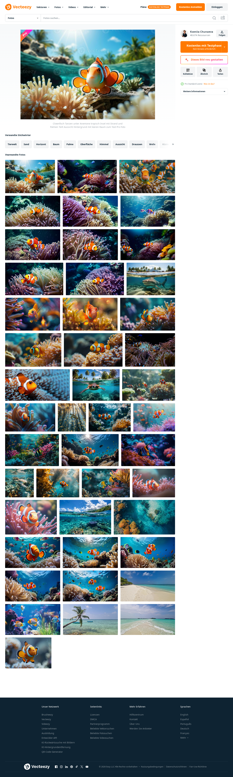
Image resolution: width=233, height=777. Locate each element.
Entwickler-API (49, 737)
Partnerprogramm (100, 723)
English (184, 714)
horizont (41, 144)
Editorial (88, 7)
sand (26, 144)
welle (152, 144)
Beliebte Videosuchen (101, 737)
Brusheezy (47, 714)
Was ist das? (209, 83)
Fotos (57, 7)
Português (185, 723)
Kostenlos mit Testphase (204, 47)
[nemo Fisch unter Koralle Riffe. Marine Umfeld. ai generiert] (87, 176)
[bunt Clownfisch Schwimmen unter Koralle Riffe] (154, 417)
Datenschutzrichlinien (176, 766)
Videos (72, 7)
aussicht (120, 144)
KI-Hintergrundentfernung (56, 747)
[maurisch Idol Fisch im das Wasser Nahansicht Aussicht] (32, 450)
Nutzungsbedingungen (152, 766)
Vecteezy (46, 719)
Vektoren (42, 7)
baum (56, 144)
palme (69, 144)
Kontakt (134, 719)
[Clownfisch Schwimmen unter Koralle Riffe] (110, 417)
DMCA (93, 719)
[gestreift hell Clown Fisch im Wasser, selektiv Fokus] (28, 652)
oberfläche (86, 144)
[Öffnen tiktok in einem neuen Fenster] (76, 766)
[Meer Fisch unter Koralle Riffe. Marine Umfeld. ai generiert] (147, 211)
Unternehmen (49, 728)
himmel (104, 144)
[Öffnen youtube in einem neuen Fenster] (87, 766)
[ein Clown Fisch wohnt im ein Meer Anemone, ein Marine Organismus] (30, 417)
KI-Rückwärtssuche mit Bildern (58, 742)
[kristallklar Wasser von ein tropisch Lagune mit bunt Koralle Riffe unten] (85, 517)
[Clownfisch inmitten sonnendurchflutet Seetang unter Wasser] (57, 483)
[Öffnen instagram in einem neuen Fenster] (61, 766)
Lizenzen (95, 714)
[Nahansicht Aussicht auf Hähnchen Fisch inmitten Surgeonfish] (32, 314)
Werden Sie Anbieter (141, 728)
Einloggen (217, 6)
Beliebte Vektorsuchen (102, 728)
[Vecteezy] (18, 7)
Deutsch (184, 728)
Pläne (143, 6)
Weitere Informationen (194, 91)
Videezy (46, 723)
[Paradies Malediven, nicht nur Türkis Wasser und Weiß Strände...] (147, 586)
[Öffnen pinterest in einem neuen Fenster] (71, 766)
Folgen (222, 35)
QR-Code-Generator (52, 751)
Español (184, 719)
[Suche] (214, 18)
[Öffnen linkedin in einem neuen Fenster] (66, 766)
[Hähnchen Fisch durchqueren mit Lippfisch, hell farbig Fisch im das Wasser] (106, 483)
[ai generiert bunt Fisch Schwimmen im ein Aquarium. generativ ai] (32, 619)
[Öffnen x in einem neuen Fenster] (82, 766)
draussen (137, 144)
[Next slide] (170, 144)
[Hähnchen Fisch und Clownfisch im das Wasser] (148, 385)
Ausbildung (48, 733)
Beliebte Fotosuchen (101, 733)
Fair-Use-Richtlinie (198, 766)
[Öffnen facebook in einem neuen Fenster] (56, 766)
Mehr (103, 7)
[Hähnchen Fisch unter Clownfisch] (147, 176)
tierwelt (12, 144)
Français (184, 733)
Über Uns (135, 723)
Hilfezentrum (137, 714)
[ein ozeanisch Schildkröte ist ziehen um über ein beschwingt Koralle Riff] (19, 483)
